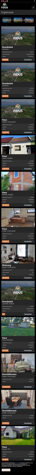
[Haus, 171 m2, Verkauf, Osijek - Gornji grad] (18, 217)
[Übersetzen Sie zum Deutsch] (5, 1)
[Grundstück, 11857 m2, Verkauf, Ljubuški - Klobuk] (18, 290)
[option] (6, 20)
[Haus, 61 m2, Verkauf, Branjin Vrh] (18, 435)
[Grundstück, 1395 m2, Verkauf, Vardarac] (18, 72)
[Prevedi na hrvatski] (2, 1)
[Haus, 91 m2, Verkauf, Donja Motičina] (18, 326)
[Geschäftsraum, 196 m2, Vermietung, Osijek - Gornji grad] (18, 362)
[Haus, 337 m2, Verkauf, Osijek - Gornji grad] (18, 108)
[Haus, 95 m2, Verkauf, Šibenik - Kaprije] (18, 181)
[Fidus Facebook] (34, 1)
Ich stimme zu (6, 470)
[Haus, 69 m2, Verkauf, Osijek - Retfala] (18, 144)
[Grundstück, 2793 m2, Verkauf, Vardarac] (18, 35)
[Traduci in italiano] (7, 1)
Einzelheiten (28, 60)
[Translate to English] (4, 1)
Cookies (17, 463)
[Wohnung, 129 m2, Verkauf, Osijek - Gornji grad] (18, 253)
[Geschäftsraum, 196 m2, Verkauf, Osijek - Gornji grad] (18, 399)
